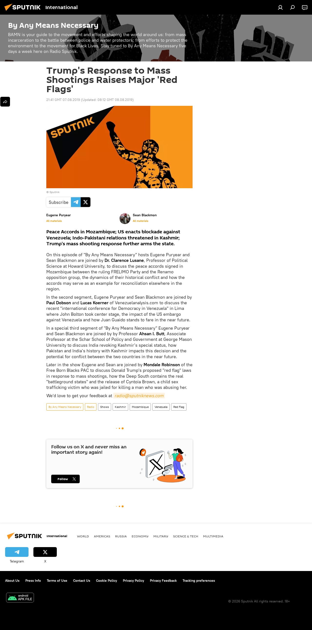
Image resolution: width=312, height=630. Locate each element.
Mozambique (140, 407)
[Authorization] (280, 7)
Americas (102, 536)
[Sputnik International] (23, 11)
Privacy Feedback (163, 580)
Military (160, 536)
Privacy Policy (133, 580)
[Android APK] (20, 598)
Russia (121, 536)
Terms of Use (57, 580)
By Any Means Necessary (65, 407)
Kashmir (120, 407)
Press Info (33, 580)
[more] (5, 102)
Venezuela (161, 407)
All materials (54, 221)
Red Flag (178, 407)
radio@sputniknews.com (139, 395)
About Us (12, 580)
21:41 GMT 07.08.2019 (63, 100)
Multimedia (213, 536)
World (83, 536)
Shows (104, 407)
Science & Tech (185, 536)
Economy (140, 536)
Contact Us (81, 580)
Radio (90, 407)
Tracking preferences (199, 580)
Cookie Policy (106, 580)
